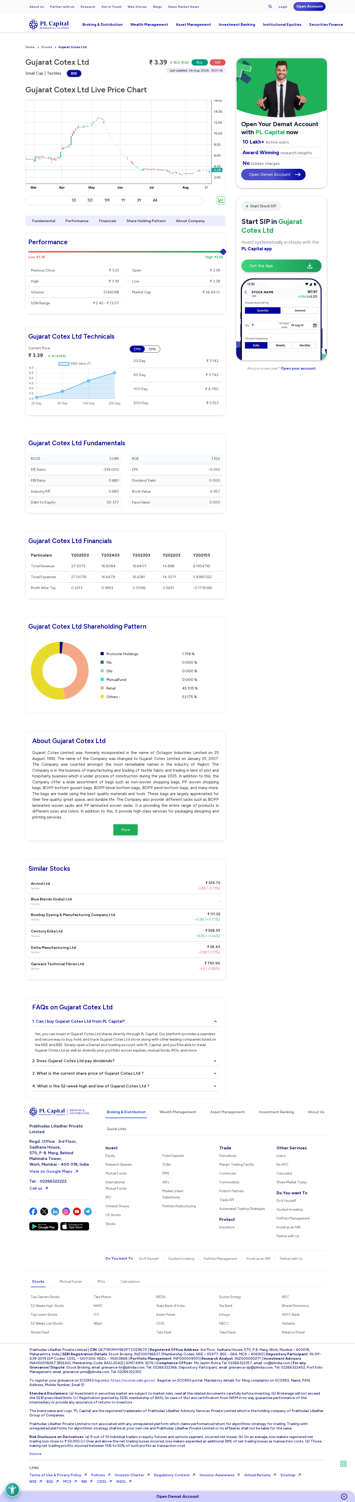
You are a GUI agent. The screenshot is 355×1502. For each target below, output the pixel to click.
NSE (33, 1481)
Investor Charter (129, 1475)
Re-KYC (282, 1164)
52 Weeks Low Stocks (47, 1323)
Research (88, 7)
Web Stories (137, 7)
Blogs (157, 7)
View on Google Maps (51, 1171)
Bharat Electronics (295, 1306)
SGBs (166, 1164)
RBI (84, 1481)
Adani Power (165, 1315)
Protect (227, 1219)
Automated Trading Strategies (242, 1209)
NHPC (98, 1306)
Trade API (226, 1200)
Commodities (229, 1182)
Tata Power (227, 1332)
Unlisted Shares (117, 1206)
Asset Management (193, 24)
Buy (200, 62)
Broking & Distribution (102, 24)
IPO (108, 1197)
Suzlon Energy (230, 1297)
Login (283, 7)
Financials (107, 221)
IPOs (101, 1281)
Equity (110, 1156)
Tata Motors (102, 1297)
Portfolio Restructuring (179, 1206)
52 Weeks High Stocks (47, 1306)
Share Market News (183, 7)
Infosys (224, 1315)
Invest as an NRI (289, 1227)
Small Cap (34, 73)
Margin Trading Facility (236, 1164)
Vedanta (288, 1323)
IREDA (161, 1297)
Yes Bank (225, 1306)
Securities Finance (326, 24)
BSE (74, 73)
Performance (77, 221)
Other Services (292, 1147)
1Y (123, 200)
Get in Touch (111, 7)
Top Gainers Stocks (45, 1297)
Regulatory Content (172, 1475)
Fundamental (43, 221)
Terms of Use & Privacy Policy (55, 1475)
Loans (281, 1156)
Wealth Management (149, 24)
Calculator (284, 1173)
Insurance (226, 1227)
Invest (112, 1147)
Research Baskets (119, 1164)
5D (90, 200)
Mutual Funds (116, 1173)
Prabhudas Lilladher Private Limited (56, 1129)
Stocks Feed (40, 1332)
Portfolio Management (293, 1218)
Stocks (46, 47)
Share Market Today (292, 1182)
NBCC (224, 1323)
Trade (225, 1147)
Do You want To (292, 1192)
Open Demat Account (270, 174)
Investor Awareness (217, 1475)
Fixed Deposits (173, 1156)
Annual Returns (257, 1475)
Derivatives (227, 1156)
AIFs (165, 1182)
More (125, 830)
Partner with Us (62, 7)
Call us (35, 1188)
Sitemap (287, 1475)
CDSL (160, 1323)
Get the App (261, 265)
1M (107, 200)
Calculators (130, 1281)
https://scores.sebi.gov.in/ (133, 1380)
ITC (96, 1315)
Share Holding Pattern (146, 221)
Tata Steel (163, 1332)
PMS (165, 1173)
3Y (139, 200)
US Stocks (113, 1215)
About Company (190, 221)
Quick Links (116, 1129)
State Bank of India (170, 1306)
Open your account (298, 368)
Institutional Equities (282, 24)
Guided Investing (290, 1209)
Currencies (227, 1173)
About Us (36, 7)
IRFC (285, 1297)
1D (73, 200)
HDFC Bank (290, 1315)
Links (34, 1467)
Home (30, 47)
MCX (67, 1481)
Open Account (309, 6)
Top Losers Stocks (44, 1315)
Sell (217, 62)
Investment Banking (237, 24)
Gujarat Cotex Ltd (72, 47)
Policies (98, 1475)
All (155, 200)
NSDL (121, 1481)
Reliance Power (293, 1332)
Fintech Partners (231, 1191)
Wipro (98, 1323)
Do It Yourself (286, 1201)
